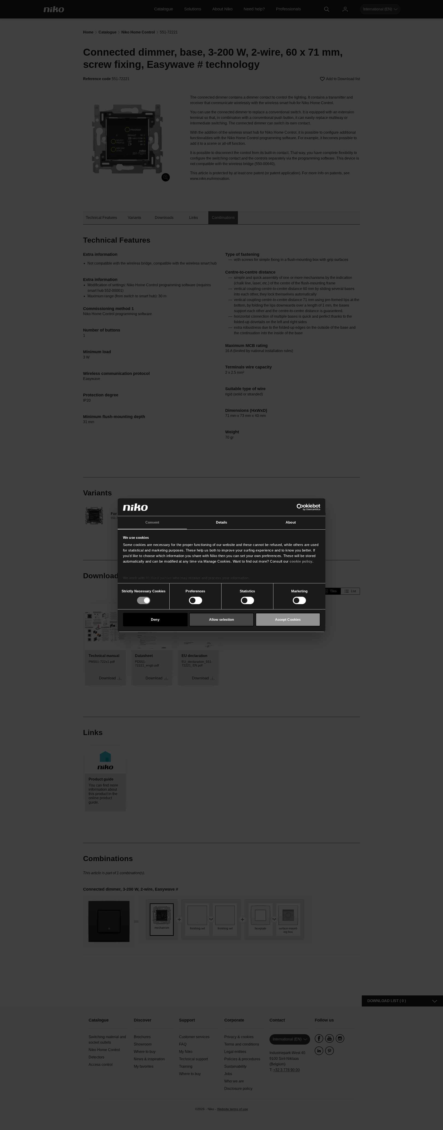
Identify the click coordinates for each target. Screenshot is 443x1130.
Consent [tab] (152, 522)
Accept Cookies (288, 619)
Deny (155, 619)
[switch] (195, 600)
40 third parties (159, 578)
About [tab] (291, 522)
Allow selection (221, 619)
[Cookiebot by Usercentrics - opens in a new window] (300, 507)
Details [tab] (221, 522)
